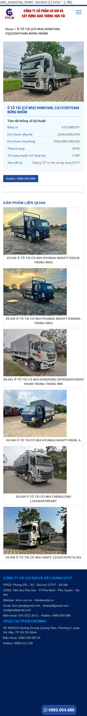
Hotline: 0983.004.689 (20, 178)
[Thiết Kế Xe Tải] (7, 13)
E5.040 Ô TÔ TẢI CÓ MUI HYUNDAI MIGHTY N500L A (43, 440)
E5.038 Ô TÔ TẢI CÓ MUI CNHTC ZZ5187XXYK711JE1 (43, 557)
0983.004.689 (60, 710)
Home (9, 29)
